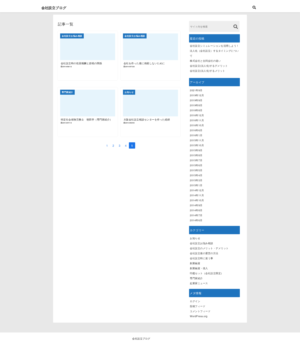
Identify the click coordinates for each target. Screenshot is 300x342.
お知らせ (195, 238)
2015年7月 (196, 160)
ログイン (195, 301)
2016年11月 (197, 120)
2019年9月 (196, 100)
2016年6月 (196, 130)
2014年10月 (197, 200)
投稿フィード (197, 306)
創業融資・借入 (199, 268)
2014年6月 (196, 220)
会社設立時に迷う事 (201, 258)
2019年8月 (196, 105)
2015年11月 (197, 140)
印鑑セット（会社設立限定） (206, 273)
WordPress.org (199, 316)
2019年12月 (197, 95)
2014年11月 (197, 195)
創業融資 (195, 263)
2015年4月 (196, 175)
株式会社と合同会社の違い (205, 60)
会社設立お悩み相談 (201, 243)
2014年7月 (196, 215)
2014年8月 (196, 210)
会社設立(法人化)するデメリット (209, 65)
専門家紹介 (196, 278)
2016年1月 (196, 135)
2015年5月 (196, 170)
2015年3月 (196, 180)
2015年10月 (197, 145)
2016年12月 (197, 115)
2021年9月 (196, 90)
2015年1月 (196, 185)
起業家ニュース (199, 283)
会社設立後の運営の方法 (204, 253)
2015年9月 (196, 150)
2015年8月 (196, 155)
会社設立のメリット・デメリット (209, 248)
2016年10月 (197, 125)
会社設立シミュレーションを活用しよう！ (214, 45)
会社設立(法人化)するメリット (207, 70)
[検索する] (235, 26)
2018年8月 (196, 110)
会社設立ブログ (54, 7)
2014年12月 (197, 190)
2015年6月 (196, 165)
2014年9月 (196, 205)
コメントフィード (200, 311)
